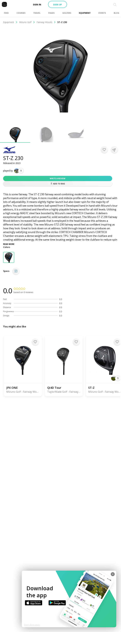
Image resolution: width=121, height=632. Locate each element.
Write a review (57, 178)
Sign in (37, 4)
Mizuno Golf (25, 22)
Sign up (57, 4)
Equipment (8, 22)
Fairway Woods (44, 22)
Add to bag (59, 183)
